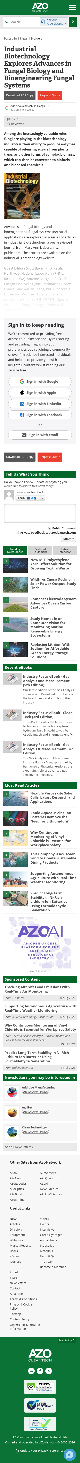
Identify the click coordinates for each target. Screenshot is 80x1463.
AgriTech (28, 1107)
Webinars (16, 1240)
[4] (15, 624)
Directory (16, 1229)
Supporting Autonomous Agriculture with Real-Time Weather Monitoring (53, 877)
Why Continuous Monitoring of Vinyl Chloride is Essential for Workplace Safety (50, 838)
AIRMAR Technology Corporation (33, 1017)
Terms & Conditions (23, 1299)
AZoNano (16, 1178)
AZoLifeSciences (51, 1194)
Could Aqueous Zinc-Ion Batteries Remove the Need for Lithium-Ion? (50, 817)
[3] (15, 604)
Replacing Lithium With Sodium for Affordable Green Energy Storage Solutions (50, 650)
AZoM (14, 1173)
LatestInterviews (65, 550)
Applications (48, 1240)
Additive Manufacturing (38, 1087)
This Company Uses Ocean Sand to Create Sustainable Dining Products (53, 858)
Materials (46, 1251)
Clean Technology (34, 1127)
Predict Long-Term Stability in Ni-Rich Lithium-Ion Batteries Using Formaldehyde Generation (48, 901)
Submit (68, 539)
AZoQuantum (49, 1178)
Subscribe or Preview (35, 1091)
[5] (15, 649)
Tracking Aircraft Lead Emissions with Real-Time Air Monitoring (37, 989)
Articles (15, 1224)
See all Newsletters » (19, 1147)
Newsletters (18, 1283)
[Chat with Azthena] (70, 1455)
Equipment (17, 1235)
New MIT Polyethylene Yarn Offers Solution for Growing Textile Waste (51, 563)
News (24, 38)
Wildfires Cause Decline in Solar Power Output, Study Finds (53, 583)
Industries (47, 1245)
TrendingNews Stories (15, 550)
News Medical (49, 1189)
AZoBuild (16, 1194)
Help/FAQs (47, 1256)
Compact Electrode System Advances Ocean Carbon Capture (53, 603)
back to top (65, 1340)
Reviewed (17, 124)
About (14, 1272)
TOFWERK (18, 998)
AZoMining (17, 1200)
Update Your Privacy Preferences (42, 1450)
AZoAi (44, 1183)
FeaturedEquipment (40, 550)
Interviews (47, 1229)
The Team (47, 1262)
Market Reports (20, 1245)
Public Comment (64, 528)
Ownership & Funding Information (25, 1327)
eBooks (14, 1256)
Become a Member (53, 1267)
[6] (15, 898)
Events (44, 1224)
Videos (44, 1219)
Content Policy (19, 1319)
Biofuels (36, 38)
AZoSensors (48, 1173)
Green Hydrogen (51, 1235)
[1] (15, 565)
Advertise (16, 1294)
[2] (15, 584)
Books (14, 1251)
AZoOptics (17, 1189)
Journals (15, 1262)
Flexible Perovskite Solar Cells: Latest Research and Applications (52, 797)
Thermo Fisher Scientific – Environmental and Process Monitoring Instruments (37, 1038)
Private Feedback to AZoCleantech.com (48, 532)
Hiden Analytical (22, 1068)
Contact (15, 1288)
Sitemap (15, 1314)
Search (14, 1278)
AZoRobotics (18, 1183)
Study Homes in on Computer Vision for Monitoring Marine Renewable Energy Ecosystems (47, 627)
